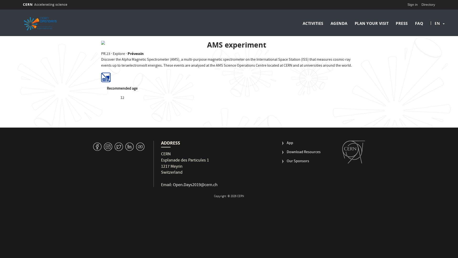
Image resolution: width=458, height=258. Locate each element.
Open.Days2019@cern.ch (195, 185)
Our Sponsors (298, 161)
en (437, 23)
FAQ (419, 23)
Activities (313, 23)
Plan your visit (372, 23)
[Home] (73, 23)
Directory (428, 4)
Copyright (220, 196)
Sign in (412, 4)
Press (402, 23)
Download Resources (304, 152)
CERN (45, 4)
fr (437, 38)
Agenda (339, 23)
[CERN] (353, 152)
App (290, 143)
